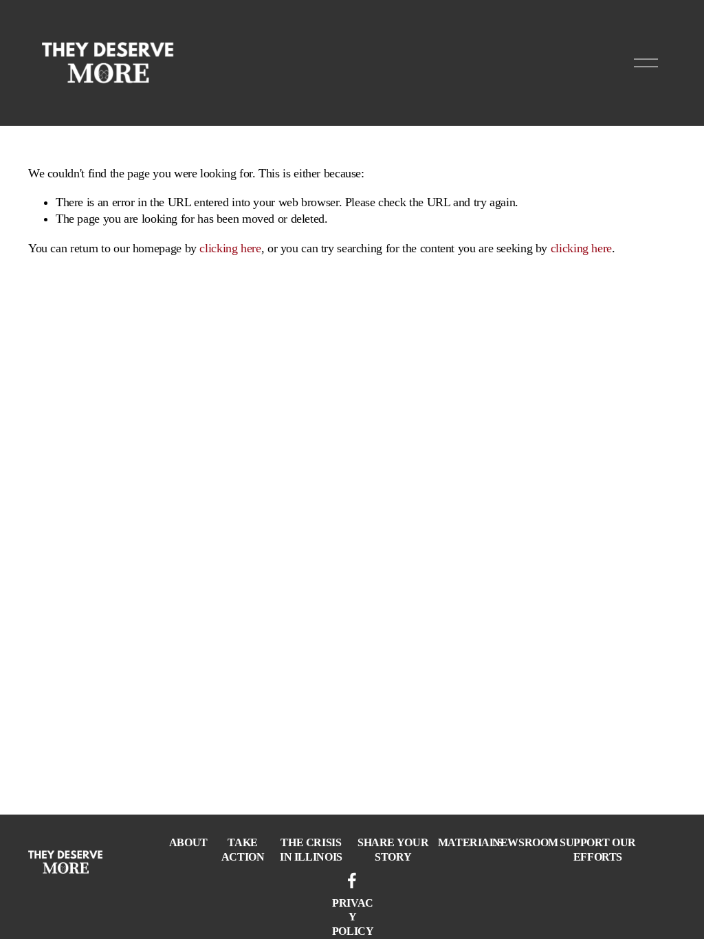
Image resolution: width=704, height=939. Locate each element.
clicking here (230, 248)
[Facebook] (352, 880)
